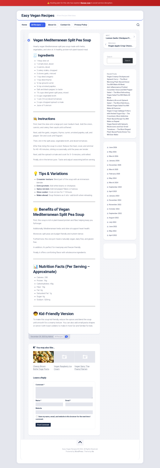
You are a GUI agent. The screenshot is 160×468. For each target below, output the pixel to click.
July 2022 (112, 222)
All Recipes (36, 25)
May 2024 (112, 178)
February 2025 (114, 174)
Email (68, 400)
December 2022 (115, 200)
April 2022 (113, 235)
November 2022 (115, 205)
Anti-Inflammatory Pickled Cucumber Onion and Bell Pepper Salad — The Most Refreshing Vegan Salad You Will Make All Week (119, 92)
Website (39, 408)
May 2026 (112, 152)
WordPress (79, 451)
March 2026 (113, 156)
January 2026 (114, 161)
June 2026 (113, 147)
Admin (50, 337)
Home (24, 25)
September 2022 (115, 213)
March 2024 (113, 182)
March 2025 (113, 169)
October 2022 (114, 209)
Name (38, 400)
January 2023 (114, 196)
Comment (40, 385)
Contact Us (65, 25)
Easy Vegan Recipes (37, 15)
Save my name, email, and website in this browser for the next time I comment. (63, 418)
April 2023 (113, 191)
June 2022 (113, 226)
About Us (52, 25)
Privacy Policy (80, 25)
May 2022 (112, 231)
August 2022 (114, 218)
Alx (93, 451)
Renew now (86, 3)
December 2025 (115, 165)
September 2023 (115, 187)
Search (109, 57)
